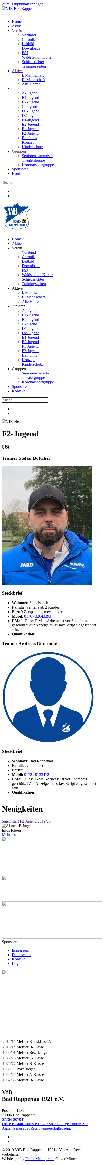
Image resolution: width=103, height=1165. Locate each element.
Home (17, 21)
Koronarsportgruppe (38, 165)
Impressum (20, 950)
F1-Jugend (30, 129)
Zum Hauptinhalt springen (23, 4)
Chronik (28, 39)
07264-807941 (13, 1119)
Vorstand (29, 35)
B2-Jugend (30, 102)
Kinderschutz (32, 147)
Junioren (19, 88)
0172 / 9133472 (36, 774)
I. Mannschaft (33, 75)
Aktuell (18, 26)
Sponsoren (20, 169)
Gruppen (19, 151)
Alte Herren (31, 84)
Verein (17, 30)
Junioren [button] (19, 306)
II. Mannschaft (33, 80)
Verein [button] (17, 248)
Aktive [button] (17, 288)
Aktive (17, 71)
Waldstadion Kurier (37, 57)
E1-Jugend (30, 120)
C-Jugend (29, 106)
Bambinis (29, 138)
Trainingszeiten (34, 66)
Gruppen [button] (19, 369)
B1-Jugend (30, 97)
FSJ (25, 53)
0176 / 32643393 (37, 616)
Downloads (31, 48)
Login (17, 963)
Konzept (29, 142)
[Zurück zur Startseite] (20, 8)
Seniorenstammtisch (38, 156)
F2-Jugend (30, 133)
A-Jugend (30, 93)
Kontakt (18, 173)
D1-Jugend (31, 111)
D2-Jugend (31, 115)
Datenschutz (22, 955)
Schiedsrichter (33, 62)
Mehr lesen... (12, 834)
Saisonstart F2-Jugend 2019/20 (26, 821)
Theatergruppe (33, 160)
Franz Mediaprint (40, 1159)
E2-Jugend (30, 124)
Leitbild (28, 44)
